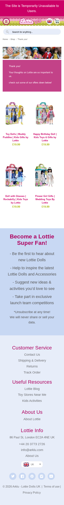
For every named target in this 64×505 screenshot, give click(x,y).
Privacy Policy (32, 492)
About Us (32, 456)
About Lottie (32, 419)
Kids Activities (32, 401)
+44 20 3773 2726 (32, 444)
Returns (32, 366)
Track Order (32, 372)
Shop (12, 39)
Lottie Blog (32, 389)
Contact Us (32, 354)
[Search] (7, 31)
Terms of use (52, 486)
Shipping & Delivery (32, 360)
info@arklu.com (32, 450)
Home (5, 39)
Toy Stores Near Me (32, 394)
